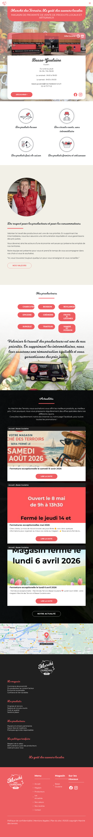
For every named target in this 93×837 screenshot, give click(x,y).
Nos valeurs (39, 802)
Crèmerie (48, 315)
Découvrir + (21, 95)
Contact (38, 810)
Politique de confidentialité (19, 821)
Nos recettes (40, 806)
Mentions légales (41, 821)
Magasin (38, 788)
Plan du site (56, 821)
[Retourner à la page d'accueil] (4, 3)
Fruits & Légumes (68, 317)
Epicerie (27, 315)
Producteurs (39, 792)
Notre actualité (46, 614)
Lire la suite (46, 476)
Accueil (12, 429)
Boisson (47, 307)
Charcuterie (29, 307)
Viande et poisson (68, 328)
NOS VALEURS (19, 265)
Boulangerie (69, 307)
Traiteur (48, 327)
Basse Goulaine (22, 429)
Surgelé (27, 327)
